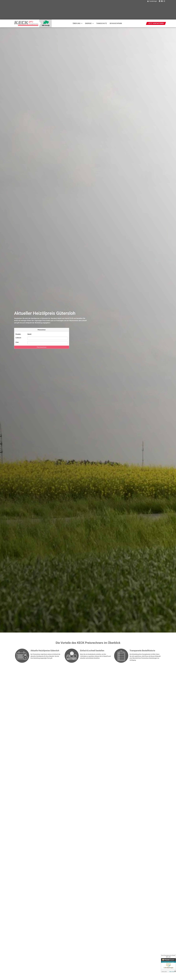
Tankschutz (101, 23)
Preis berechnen (41, 347)
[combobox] (47, 338)
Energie (88, 23)
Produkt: (18, 334)
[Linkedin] (159, 1)
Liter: (17, 342)
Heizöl (29, 334)
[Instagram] (164, 1)
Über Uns (76, 23)
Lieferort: (18, 337)
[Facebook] (162, 1)
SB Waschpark (116, 23)
